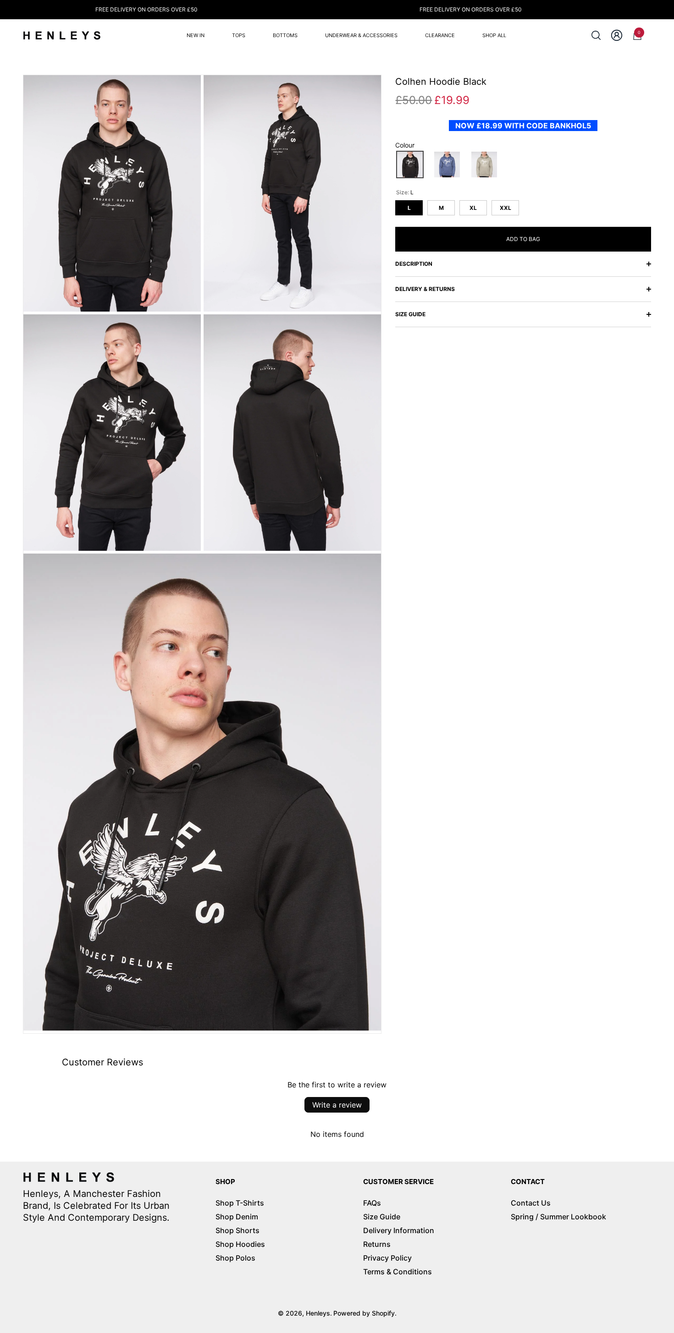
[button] (596, 35)
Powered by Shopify (364, 1313)
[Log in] (617, 35)
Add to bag (523, 239)
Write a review (337, 1104)
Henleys (318, 1313)
